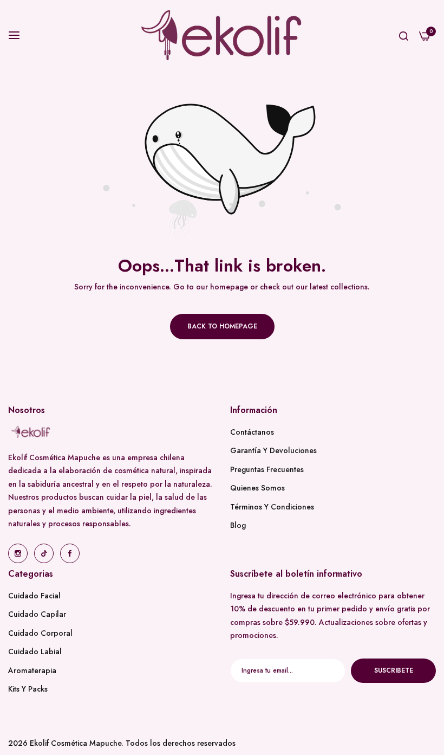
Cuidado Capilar (37, 614)
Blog (238, 525)
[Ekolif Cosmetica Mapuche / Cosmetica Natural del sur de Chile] (222, 35)
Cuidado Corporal (40, 633)
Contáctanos (252, 432)
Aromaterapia (32, 670)
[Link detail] (18, 553)
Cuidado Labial (35, 651)
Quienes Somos (257, 487)
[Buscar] (403, 35)
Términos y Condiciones (272, 506)
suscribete (393, 670)
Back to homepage (222, 326)
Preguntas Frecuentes (267, 469)
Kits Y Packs (28, 688)
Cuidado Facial (34, 595)
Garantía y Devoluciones (273, 450)
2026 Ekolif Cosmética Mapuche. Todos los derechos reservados (122, 743)
